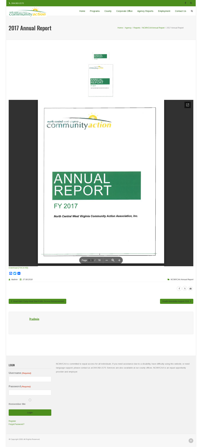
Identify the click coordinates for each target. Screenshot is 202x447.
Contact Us (180, 11)
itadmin (14, 279)
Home (82, 11)
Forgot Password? (16, 424)
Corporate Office (124, 11)
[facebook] (179, 288)
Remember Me (17, 404)
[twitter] (184, 288)
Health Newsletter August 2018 (175, 301)
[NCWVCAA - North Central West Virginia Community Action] (27, 11)
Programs (95, 11)
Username (20, 373)
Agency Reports (145, 11)
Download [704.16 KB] (18, 268)
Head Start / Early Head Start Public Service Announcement (38, 301)
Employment (164, 11)
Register (12, 421)
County (108, 11)
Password (20, 386)
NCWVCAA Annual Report (182, 279)
